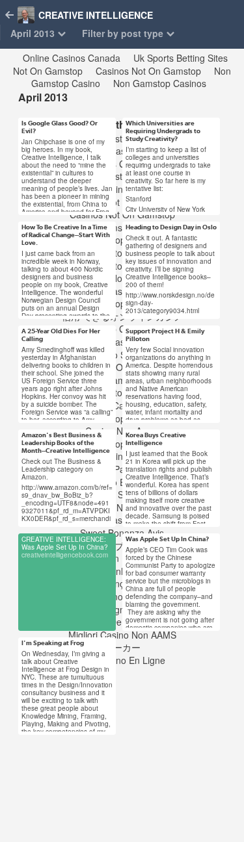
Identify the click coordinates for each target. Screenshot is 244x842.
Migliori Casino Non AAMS (122, 634)
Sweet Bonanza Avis (122, 532)
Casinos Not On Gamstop (148, 70)
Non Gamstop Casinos (159, 83)
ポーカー (122, 647)
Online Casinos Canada (71, 57)
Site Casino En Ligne (122, 660)
